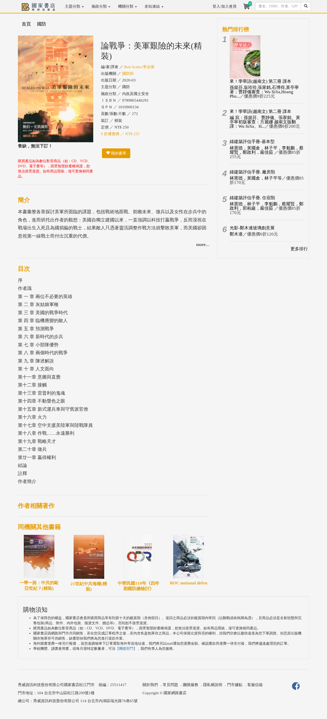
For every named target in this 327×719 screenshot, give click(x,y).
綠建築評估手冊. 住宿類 (252, 197)
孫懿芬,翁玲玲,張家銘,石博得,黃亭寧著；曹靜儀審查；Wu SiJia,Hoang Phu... (264, 92)
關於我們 (150, 685)
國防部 (128, 74)
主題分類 (73, 6)
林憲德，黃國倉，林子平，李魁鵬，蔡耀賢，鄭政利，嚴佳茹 (266, 150)
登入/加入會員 (225, 6)
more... (202, 244)
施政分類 (99, 6)
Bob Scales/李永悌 (139, 67)
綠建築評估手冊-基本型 (252, 141)
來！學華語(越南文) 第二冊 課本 (260, 111)
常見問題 (170, 685)
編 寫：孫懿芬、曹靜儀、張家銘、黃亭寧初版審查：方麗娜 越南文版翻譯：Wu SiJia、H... (265, 122)
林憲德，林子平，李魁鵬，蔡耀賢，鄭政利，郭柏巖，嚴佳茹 (266, 206)
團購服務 (190, 685)
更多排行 (299, 248)
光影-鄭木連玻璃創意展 (252, 228)
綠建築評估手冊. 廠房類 (252, 172)
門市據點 (234, 685)
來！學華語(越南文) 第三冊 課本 (260, 81)
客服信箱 (255, 685)
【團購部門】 (126, 649)
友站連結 (153, 6)
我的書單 (118, 153)
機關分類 (126, 6)
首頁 (26, 24)
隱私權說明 (212, 685)
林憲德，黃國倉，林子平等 (256, 178)
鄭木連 (236, 234)
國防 (41, 24)
